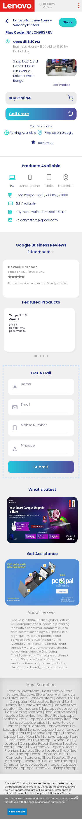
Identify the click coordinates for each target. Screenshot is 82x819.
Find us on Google (59, 132)
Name (26, 384)
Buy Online (20, 98)
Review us (45, 143)
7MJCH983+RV (28, 32)
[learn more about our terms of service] (67, 802)
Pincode (28, 446)
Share (68, 22)
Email (25, 405)
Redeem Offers (49, 5)
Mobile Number (34, 425)
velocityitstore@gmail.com (37, 220)
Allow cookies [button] (17, 811)
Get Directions (41, 126)
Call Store (19, 113)
